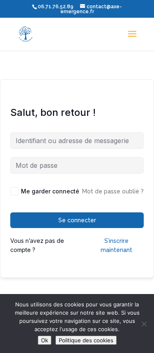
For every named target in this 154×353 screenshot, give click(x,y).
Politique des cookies (86, 340)
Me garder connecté (50, 191)
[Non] (144, 324)
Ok (44, 340)
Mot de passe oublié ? (113, 191)
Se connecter (77, 220)
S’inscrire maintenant (116, 245)
